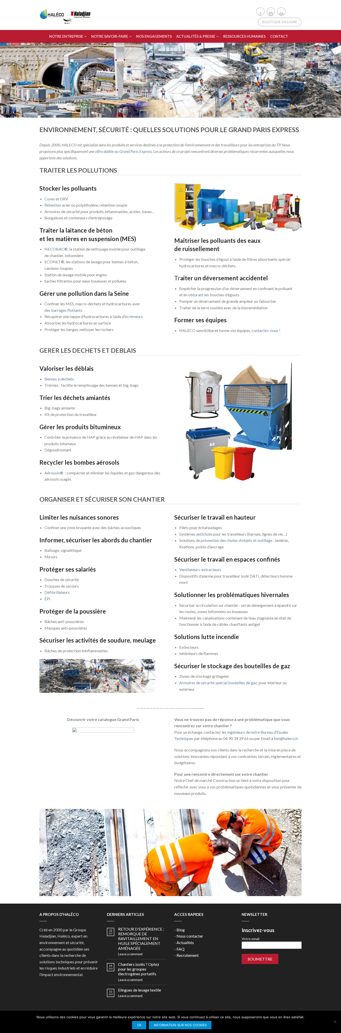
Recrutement (187, 955)
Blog (180, 929)
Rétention (52, 205)
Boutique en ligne (279, 22)
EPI (47, 598)
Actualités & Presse (195, 36)
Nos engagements (154, 36)
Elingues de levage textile (139, 990)
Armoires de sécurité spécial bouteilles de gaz (218, 682)
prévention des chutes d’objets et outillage (236, 540)
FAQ (180, 949)
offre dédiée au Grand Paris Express (123, 151)
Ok (139, 1025)
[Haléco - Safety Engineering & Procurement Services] (65, 15)
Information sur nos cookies (180, 1025)
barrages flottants (66, 310)
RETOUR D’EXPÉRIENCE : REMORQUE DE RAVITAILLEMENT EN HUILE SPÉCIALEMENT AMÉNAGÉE (141, 939)
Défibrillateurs (57, 592)
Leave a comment (130, 954)
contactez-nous (265, 330)
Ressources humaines (244, 36)
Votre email (250, 939)
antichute (204, 534)
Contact (279, 36)
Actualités (185, 942)
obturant (195, 294)
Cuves (49, 198)
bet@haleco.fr (286, 738)
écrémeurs (134, 316)
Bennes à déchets (59, 378)
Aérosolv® (53, 472)
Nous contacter (189, 936)
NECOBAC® (56, 249)
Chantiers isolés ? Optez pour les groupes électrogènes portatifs (138, 969)
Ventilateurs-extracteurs (200, 569)
